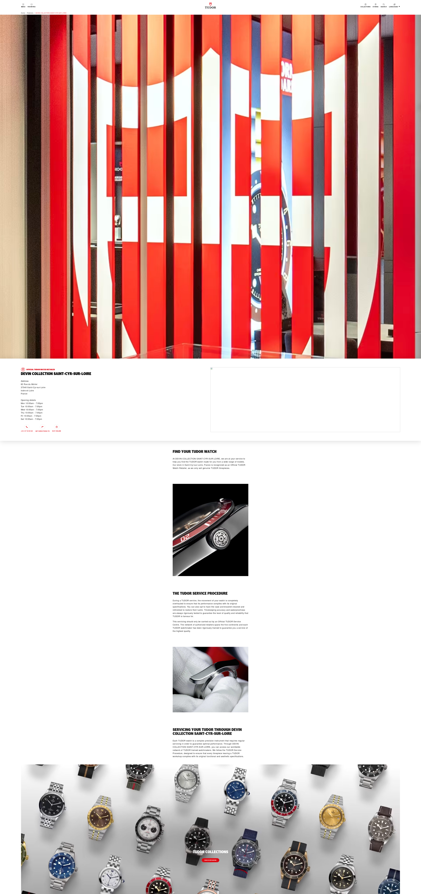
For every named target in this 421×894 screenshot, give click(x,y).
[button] (384, 5)
